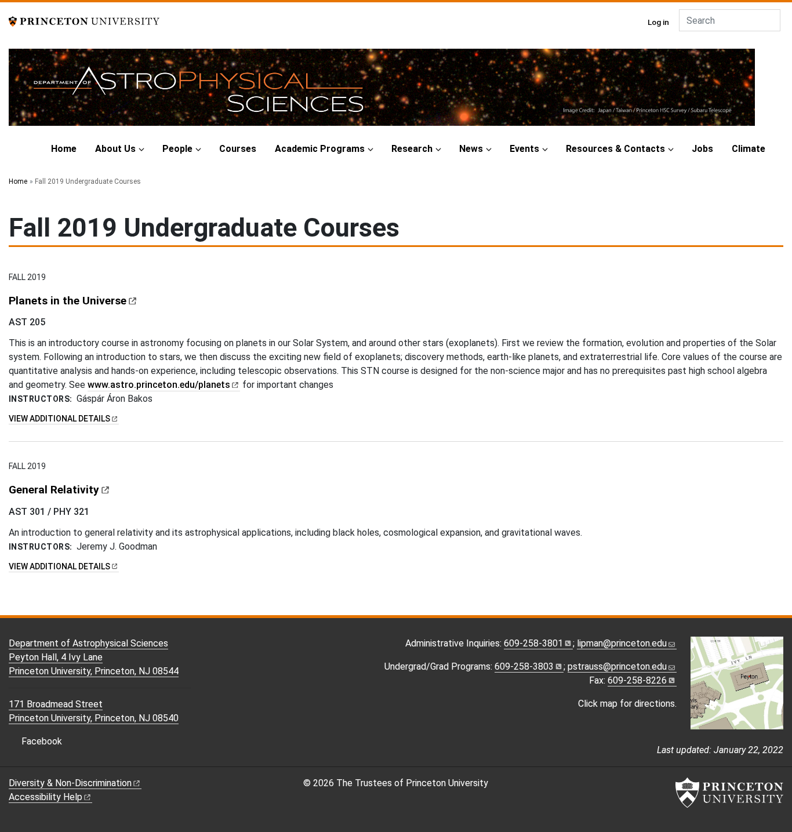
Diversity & (70, 783)
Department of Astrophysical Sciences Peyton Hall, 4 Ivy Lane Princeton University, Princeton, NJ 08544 (94, 657)
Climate (748, 148)
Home (64, 148)
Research (412, 148)
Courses (237, 148)
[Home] (382, 92)
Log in (658, 22)
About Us (115, 148)
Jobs (702, 148)
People (177, 148)
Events (524, 148)
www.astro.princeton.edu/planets (159, 384)
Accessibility (45, 796)
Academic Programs (320, 148)
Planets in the (67, 300)
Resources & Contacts (615, 148)
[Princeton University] (84, 20)
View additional (64, 418)
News (471, 148)
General (54, 489)
